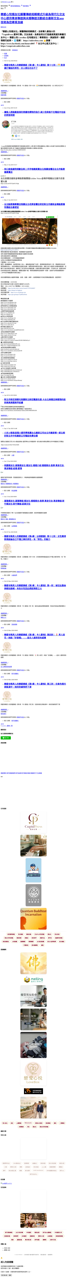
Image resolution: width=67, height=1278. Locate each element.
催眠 (42, 945)
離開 (10, 1275)
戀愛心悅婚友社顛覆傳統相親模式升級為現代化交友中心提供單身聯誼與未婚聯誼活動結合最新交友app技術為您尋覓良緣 (33, 18)
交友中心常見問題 (39, 934)
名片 (5, 57)
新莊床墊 (43, 1163)
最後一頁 (10, 725)
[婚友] (33, 1073)
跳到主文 (3, 27)
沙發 (5, 1167)
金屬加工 (34, 1163)
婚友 (7, 519)
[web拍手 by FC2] (6, 1183)
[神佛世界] (33, 963)
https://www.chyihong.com (18, 292)
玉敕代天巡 (53, 1239)
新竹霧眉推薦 (11, 773)
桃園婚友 (16, 483)
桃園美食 (32, 1236)
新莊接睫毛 (6, 941)
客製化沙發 (13, 1167)
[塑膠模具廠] (33, 1045)
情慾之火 (3, 617)
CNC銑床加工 (17, 1163)
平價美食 (25, 945)
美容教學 (15, 1236)
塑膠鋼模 (22, 941)
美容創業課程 (59, 1236)
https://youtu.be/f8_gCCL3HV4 (9, 250)
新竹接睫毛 (15, 673)
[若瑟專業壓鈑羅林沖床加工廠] (33, 1091)
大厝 (13, 455)
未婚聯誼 (21, 1126)
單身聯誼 (48, 1123)
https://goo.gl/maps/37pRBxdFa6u (17, 294)
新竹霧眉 (24, 773)
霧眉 (28, 773)
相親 (20, 1170)
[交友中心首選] (33, 822)
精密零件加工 (6, 1163)
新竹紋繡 (18, 773)
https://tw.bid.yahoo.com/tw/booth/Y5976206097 (21, 288)
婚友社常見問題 (9, 938)
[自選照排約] (33, 1020)
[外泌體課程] (33, 1220)
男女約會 (57, 934)
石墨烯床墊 (7, 1236)
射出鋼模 (14, 490)
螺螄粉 (44, 1239)
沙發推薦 (14, 941)
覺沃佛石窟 (28, 1239)
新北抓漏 (36, 1167)
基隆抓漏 (19, 1239)
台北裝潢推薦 (40, 941)
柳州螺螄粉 (35, 945)
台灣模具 (14, 526)
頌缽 (12, 1239)
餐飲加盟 (37, 1232)
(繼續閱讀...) (4, 91)
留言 (22, 98)
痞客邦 (19, 98)
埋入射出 (5, 1123)
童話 (55, 1123)
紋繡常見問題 (58, 938)
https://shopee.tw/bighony (15, 290)
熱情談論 (3, 568)
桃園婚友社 (9, 483)
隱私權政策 (43, 1254)
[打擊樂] (33, 980)
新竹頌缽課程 (8, 1232)
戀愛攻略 (3, 95)
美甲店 (50, 938)
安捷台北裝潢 (38, 1123)
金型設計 (27, 1167)
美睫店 (26, 938)
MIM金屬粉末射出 (51, 1170)
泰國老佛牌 (52, 1167)
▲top (2, 105)
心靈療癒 (18, 1123)
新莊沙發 (61, 1163)
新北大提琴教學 (51, 941)
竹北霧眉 (39, 773)
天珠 (28, 1126)
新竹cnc (62, 1170)
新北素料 (27, 1170)
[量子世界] (33, 919)
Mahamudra (28, 1123)
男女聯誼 (20, 934)
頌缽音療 (18, 938)
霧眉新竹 (33, 773)
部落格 (6, 55)
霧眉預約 (3, 773)
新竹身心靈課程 (47, 1232)
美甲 (4, 1170)
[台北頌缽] (33, 895)
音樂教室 (26, 1163)
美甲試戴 (37, 1239)
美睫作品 (42, 938)
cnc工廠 (44, 1167)
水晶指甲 (14, 575)
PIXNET (20, 1254)
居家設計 (15, 50)
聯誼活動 (28, 934)
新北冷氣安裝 (52, 1163)
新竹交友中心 (33, 1174)
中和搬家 (28, 1232)
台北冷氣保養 (19, 1232)
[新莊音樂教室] (33, 846)
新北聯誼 (61, 941)
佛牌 (21, 1167)
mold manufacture (38, 1170)
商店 (12, 1123)
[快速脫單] (33, 1108)
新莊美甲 (34, 938)
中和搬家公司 (58, 1232)
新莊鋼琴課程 (11, 934)
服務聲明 (50, 1254)
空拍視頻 (14, 624)
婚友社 (3, 483)
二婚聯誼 (62, 1123)
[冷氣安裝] (33, 870)
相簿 (5, 53)
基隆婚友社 (12, 519)
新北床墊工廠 (12, 1170)
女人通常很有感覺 (6, 666)
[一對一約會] (33, 996)
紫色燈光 (3, 713)
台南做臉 (49, 1236)
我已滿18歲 (4, 1275)
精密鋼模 (31, 941)
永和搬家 (24, 1236)
